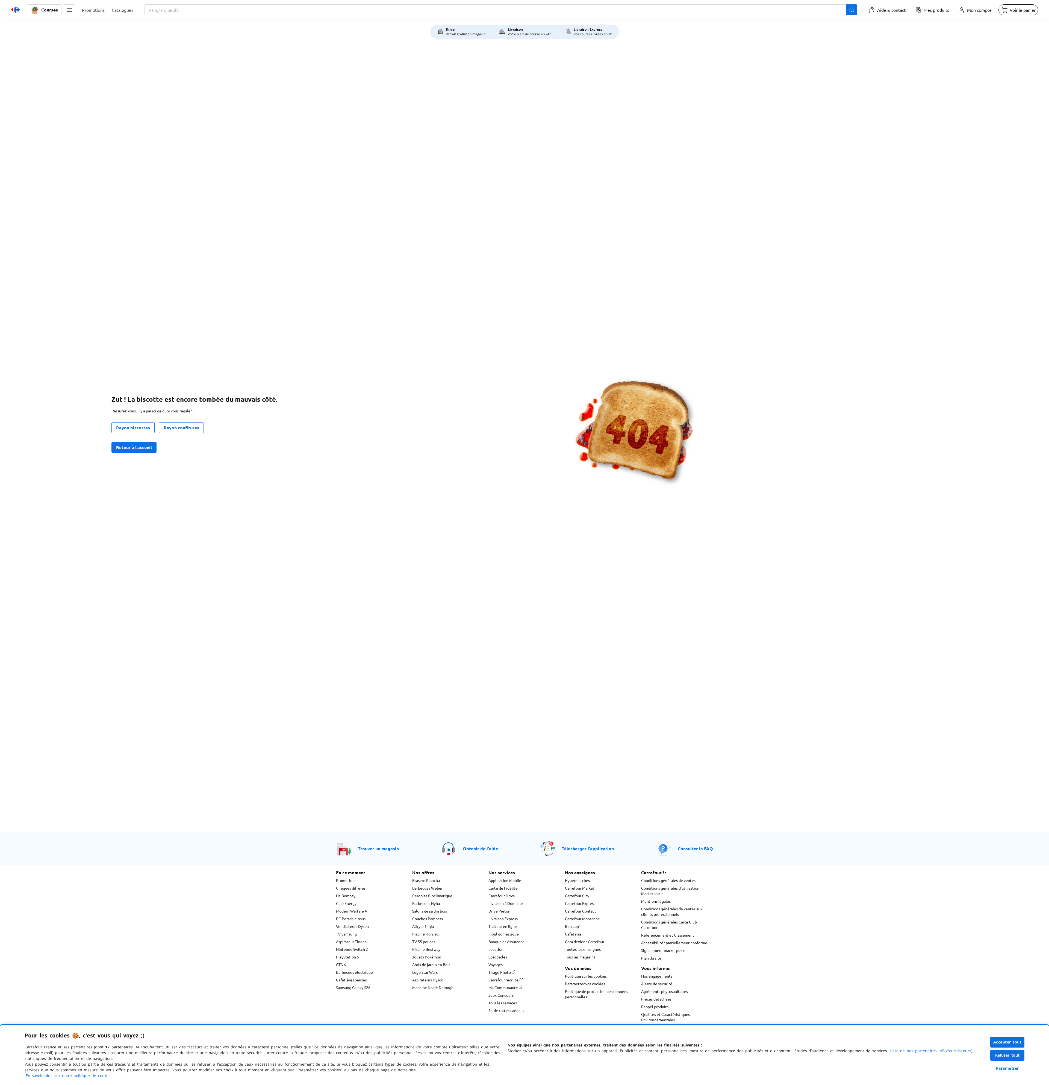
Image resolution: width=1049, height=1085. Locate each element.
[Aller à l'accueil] (15, 9)
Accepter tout (1007, 1042)
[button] (69, 9)
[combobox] (501, 9)
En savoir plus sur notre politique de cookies (68, 1075)
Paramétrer (1007, 1068)
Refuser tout (1007, 1055)
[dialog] (524, 1055)
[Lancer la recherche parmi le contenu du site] (852, 10)
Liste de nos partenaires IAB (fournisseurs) (931, 1050)
